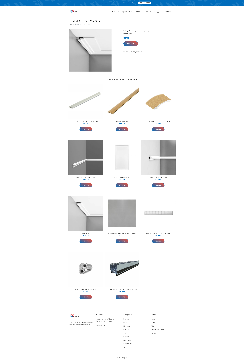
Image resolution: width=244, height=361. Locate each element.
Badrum (126, 319)
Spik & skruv (127, 340)
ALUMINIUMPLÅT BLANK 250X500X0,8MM (122, 234)
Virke (138, 11)
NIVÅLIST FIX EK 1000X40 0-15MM (158, 122)
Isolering (115, 11)
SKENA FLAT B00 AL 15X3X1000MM (86, 122)
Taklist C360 (86, 234)
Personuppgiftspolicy (158, 329)
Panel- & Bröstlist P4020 (158, 178)
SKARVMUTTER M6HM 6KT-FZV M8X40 (86, 289)
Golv (124, 333)
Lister (151, 31)
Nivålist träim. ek (122, 122)
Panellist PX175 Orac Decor (85, 178)
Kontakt (153, 322)
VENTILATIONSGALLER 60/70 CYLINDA (158, 234)
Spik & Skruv (127, 11)
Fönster (126, 322)
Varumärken (168, 11)
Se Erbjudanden (144, 3)
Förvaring (126, 326)
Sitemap (153, 333)
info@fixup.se (100, 325)
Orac (146, 31)
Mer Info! (130, 43)
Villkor (153, 326)
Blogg (156, 11)
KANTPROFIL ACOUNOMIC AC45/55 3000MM (122, 289)
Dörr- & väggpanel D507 (122, 178)
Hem (70, 25)
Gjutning (147, 11)
